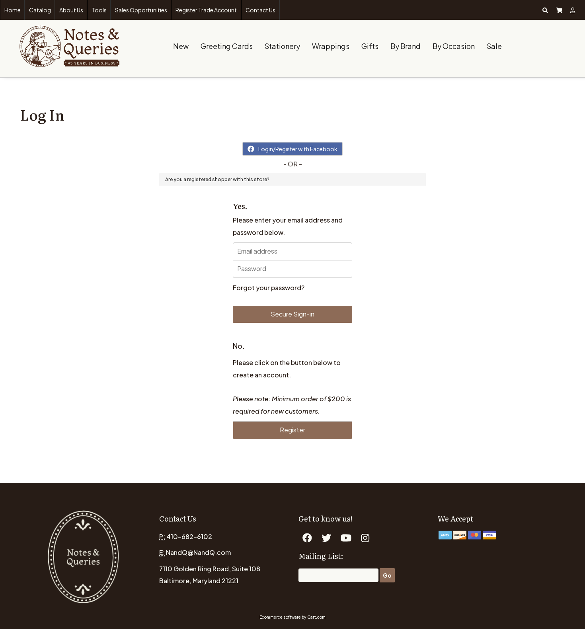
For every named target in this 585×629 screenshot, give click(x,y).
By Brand (405, 46)
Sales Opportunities (141, 10)
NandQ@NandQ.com (198, 552)
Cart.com (316, 617)
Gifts (369, 46)
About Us (71, 10)
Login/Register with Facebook (297, 148)
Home (12, 10)
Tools (99, 10)
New (181, 46)
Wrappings (330, 46)
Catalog (40, 10)
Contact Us (260, 10)
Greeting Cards (227, 46)
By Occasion (454, 46)
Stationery (282, 46)
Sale (494, 46)
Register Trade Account (206, 10)
